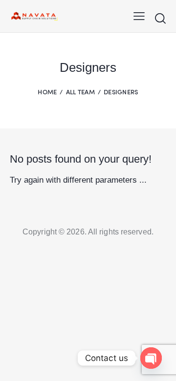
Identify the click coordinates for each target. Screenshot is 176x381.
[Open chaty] (151, 358)
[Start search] (160, 18)
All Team (80, 91)
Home (47, 91)
